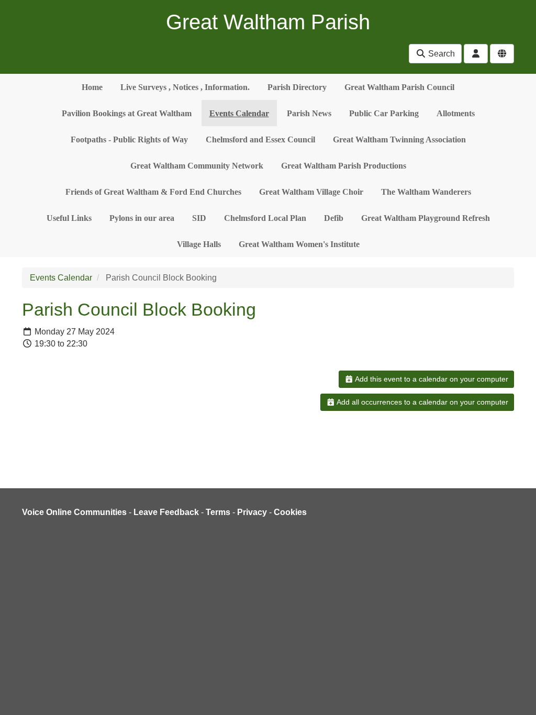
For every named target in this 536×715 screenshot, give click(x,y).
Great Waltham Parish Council (399, 87)
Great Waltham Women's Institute (299, 244)
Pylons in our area (141, 218)
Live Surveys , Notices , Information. (185, 87)
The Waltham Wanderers (426, 191)
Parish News (309, 113)
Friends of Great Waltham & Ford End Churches (153, 191)
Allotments (456, 113)
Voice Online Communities (74, 512)
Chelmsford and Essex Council (260, 139)
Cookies (290, 512)
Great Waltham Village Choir (311, 191)
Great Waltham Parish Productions (343, 165)
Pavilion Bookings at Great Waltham (127, 113)
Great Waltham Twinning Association (399, 139)
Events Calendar (239, 113)
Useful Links (69, 218)
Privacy (252, 512)
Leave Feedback (166, 512)
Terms (218, 512)
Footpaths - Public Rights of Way (129, 139)
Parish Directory (297, 87)
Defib (333, 218)
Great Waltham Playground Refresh (425, 218)
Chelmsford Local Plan (265, 218)
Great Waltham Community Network (196, 165)
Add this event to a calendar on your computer (430, 379)
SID (199, 218)
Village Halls (199, 244)
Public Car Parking (384, 113)
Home (92, 87)
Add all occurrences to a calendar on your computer (421, 402)
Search (440, 53)
